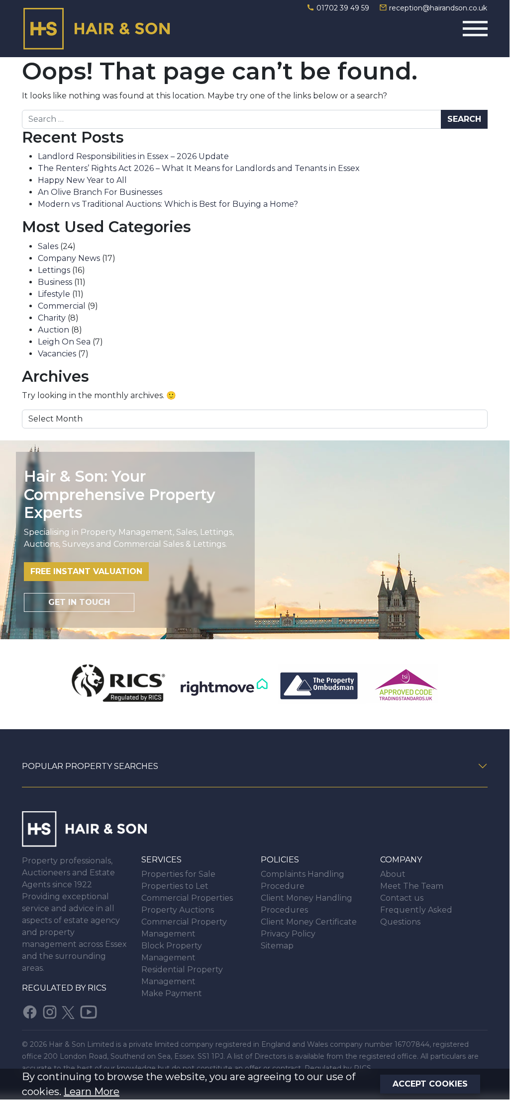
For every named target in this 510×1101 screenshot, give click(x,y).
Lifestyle (54, 294)
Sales (48, 246)
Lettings (54, 270)
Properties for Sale (178, 874)
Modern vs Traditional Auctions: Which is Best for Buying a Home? (168, 204)
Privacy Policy (288, 933)
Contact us (401, 898)
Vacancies (57, 353)
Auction (53, 330)
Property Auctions (177, 910)
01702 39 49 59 (342, 7)
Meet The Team (411, 886)
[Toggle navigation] (475, 28)
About (393, 874)
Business (55, 282)
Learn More (91, 1092)
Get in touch (79, 602)
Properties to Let (174, 886)
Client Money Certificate (309, 922)
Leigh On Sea (64, 341)
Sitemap (277, 945)
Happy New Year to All (82, 180)
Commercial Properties (187, 898)
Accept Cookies (430, 1084)
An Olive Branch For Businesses (100, 192)
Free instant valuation (86, 571)
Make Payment (171, 993)
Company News (69, 258)
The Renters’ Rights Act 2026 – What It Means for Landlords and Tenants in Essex (199, 168)
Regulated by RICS (64, 988)
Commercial (62, 306)
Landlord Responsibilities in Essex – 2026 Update (133, 156)
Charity (52, 318)
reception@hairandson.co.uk (437, 7)
